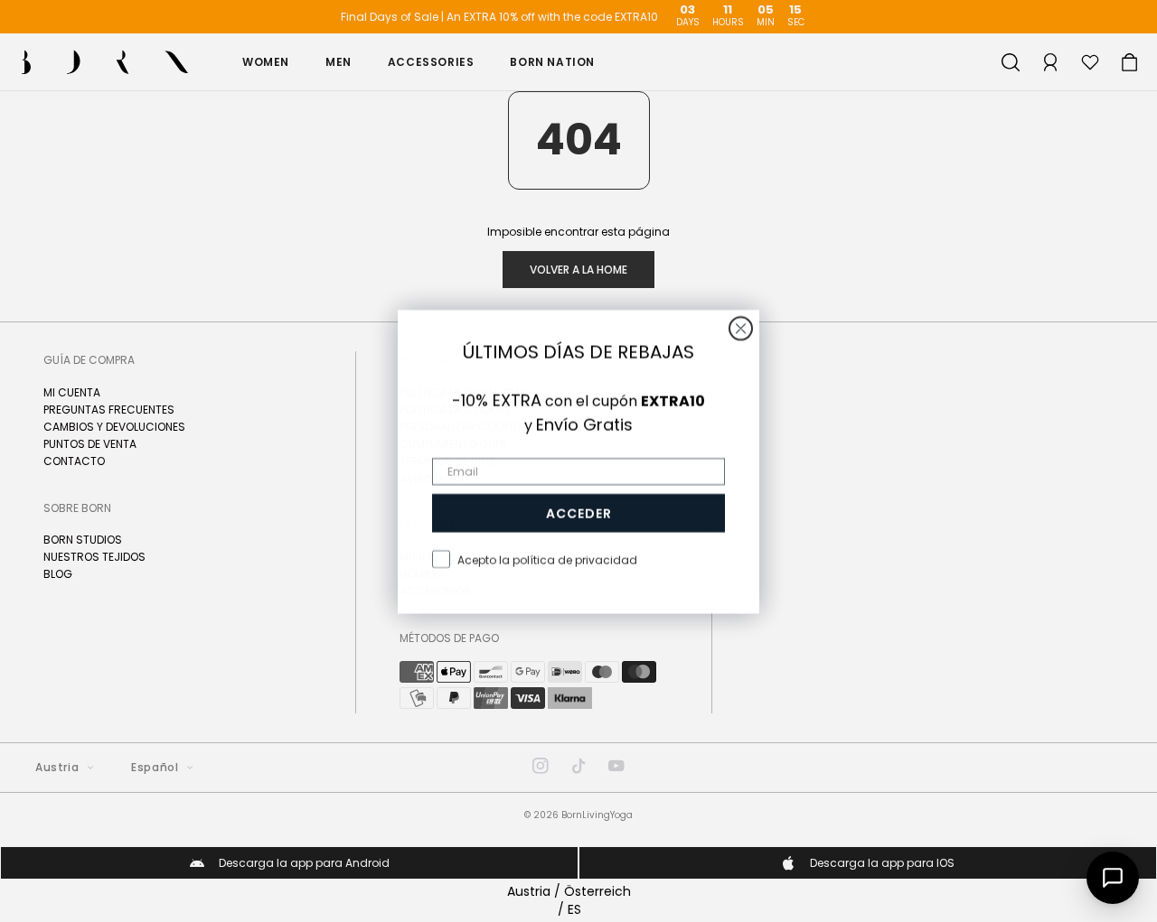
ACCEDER (579, 513)
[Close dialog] (740, 328)
